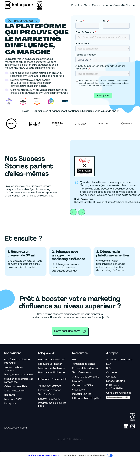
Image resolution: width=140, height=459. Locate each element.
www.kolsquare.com (15, 427)
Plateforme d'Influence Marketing (17, 361)
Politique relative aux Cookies (118, 397)
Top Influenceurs (81, 372)
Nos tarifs (9, 395)
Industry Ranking (81, 394)
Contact (111, 376)
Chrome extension (14, 390)
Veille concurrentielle (15, 386)
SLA (108, 368)
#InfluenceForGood (49, 385)
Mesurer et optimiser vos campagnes (18, 380)
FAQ (108, 363)
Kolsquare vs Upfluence (51, 372)
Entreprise (10, 403)
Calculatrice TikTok (82, 385)
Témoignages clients (83, 363)
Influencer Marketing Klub (86, 398)
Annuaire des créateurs (85, 376)
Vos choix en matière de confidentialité (84, 455)
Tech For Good (46, 394)
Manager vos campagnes (18, 374)
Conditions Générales (118, 392)
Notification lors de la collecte (43, 455)
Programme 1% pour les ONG (52, 404)
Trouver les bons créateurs (13, 369)
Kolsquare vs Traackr (50, 363)
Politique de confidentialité (114, 387)
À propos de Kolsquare (119, 359)
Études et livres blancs (85, 368)
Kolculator (78, 381)
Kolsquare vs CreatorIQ (51, 359)
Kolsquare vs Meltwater (51, 368)
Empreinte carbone (49, 398)
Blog (74, 359)
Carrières (111, 372)
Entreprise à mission (49, 390)
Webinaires (78, 389)
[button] (76, 5)
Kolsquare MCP (13, 399)
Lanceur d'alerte (115, 381)
